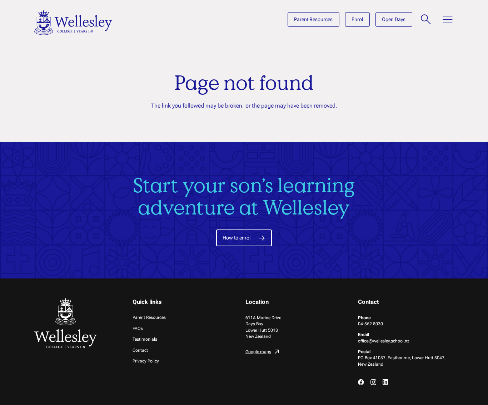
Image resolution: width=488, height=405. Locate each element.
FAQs (138, 328)
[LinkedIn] (385, 382)
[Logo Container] (73, 22)
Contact (140, 350)
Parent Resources (149, 317)
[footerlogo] (66, 323)
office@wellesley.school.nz (383, 341)
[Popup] (426, 19)
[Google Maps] (293, 352)
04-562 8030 (370, 323)
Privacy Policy (146, 361)
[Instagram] (373, 382)
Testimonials (145, 339)
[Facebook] (361, 382)
